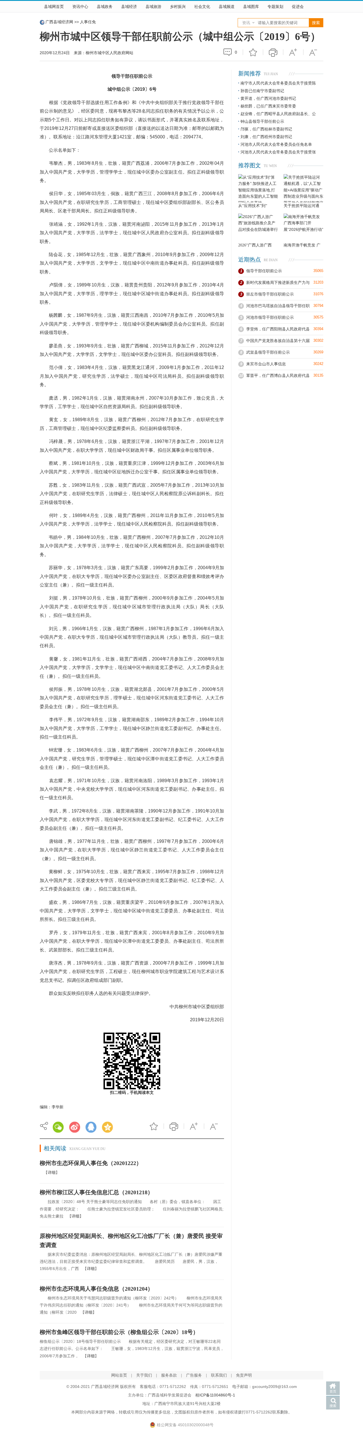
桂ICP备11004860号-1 (215, 1395)
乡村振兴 (178, 6)
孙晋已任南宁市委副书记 (262, 90)
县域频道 (227, 6)
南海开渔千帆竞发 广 (302, 245)
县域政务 (105, 6)
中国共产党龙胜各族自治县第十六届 (278, 340)
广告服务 (194, 1375)
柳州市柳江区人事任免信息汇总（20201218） (96, 1192)
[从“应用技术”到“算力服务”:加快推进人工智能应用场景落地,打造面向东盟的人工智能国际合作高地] (258, 188)
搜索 (333, 1406)
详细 (52, 1172)
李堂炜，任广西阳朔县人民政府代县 (278, 329)
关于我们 (144, 1375)
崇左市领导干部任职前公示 (270, 294)
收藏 (253, 52)
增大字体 (293, 52)
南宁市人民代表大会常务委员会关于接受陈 (278, 83)
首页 (333, 1391)
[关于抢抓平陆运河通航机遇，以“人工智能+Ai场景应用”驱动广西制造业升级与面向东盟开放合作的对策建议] (303, 188)
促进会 (298, 6)
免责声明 (244, 1375)
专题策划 (275, 6)
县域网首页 (54, 6)
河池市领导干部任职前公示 (270, 317)
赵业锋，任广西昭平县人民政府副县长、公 (278, 113)
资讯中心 (80, 6)
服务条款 (169, 1375)
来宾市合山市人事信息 (266, 364)
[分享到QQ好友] (91, 1127)
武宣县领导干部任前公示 (268, 352)
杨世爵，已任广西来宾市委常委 (268, 106)
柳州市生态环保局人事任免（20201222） (91, 1163)
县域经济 (129, 6)
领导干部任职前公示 (264, 271)
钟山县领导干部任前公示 (262, 121)
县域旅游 (153, 6)
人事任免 (88, 22)
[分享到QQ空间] (107, 1127)
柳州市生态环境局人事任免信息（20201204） (96, 1289)
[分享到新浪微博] (74, 1127)
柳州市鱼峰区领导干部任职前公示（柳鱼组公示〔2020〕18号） (119, 1332)
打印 (273, 52)
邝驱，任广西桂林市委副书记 (266, 129)
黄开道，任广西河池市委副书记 (268, 98)
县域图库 (251, 6)
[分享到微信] (58, 1127)
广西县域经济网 (59, 22)
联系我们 (219, 1375)
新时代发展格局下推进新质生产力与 (278, 282)
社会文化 (202, 6)
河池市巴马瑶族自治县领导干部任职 (278, 305)
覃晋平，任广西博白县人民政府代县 (278, 375)
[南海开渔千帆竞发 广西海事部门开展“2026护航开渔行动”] (303, 228)
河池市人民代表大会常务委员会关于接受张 (278, 152)
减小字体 (313, 52)
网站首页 (119, 1375)
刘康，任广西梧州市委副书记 (266, 136)
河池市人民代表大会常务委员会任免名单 (276, 144)
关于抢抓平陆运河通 (301, 206)
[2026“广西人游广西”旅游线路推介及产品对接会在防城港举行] (258, 228)
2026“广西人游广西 (255, 245)
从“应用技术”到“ (252, 206)
